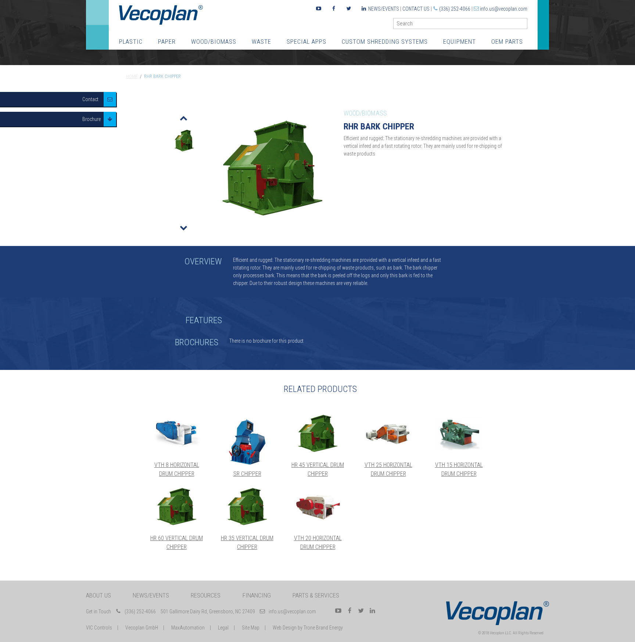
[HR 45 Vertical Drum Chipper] (317, 433)
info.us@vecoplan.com (503, 9)
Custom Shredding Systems (385, 41)
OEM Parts (507, 41)
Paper (167, 41)
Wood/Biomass (213, 41)
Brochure (91, 119)
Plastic (131, 41)
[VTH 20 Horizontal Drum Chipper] (317, 506)
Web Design (285, 628)
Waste (261, 41)
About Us (98, 595)
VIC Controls (99, 628)
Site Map (250, 628)
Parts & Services (316, 595)
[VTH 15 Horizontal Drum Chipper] (459, 433)
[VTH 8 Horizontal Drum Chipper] (176, 433)
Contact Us (416, 9)
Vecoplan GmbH (141, 628)
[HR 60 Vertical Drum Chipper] (176, 506)
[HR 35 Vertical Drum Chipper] (247, 506)
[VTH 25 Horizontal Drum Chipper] (388, 433)
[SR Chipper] (247, 442)
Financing (257, 595)
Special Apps (306, 41)
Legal (223, 628)
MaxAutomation (188, 628)
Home (131, 76)
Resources (205, 595)
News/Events (383, 9)
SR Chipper (247, 473)
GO (524, 25)
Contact (90, 99)
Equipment (459, 41)
